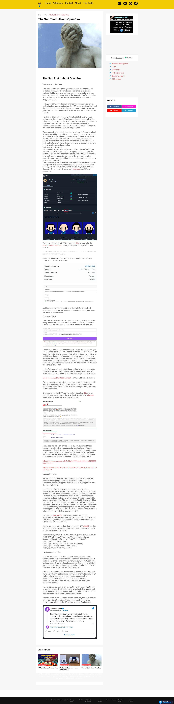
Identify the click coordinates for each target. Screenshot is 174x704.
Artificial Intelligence (120, 64)
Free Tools (88, 3)
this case (76, 169)
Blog (39, 15)
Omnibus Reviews (130, 700)
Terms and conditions (88, 700)
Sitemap (113, 700)
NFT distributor (118, 73)
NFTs (45, 15)
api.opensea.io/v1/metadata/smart (57, 378)
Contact (69, 3)
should (86, 526)
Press (108, 700)
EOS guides (116, 79)
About (78, 3)
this (77, 243)
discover (90, 395)
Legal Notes (100, 700)
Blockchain (116, 70)
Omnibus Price (121, 700)
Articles (57, 3)
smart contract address (52, 245)
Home (48, 3)
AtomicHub (57, 515)
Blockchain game (119, 76)
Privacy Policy (72, 700)
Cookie (81, 700)
